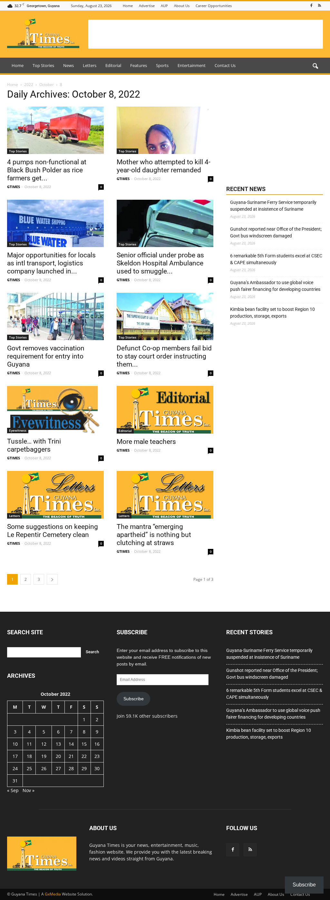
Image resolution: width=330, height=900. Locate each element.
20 (58, 756)
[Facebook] (311, 5)
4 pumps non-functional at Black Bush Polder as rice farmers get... (46, 170)
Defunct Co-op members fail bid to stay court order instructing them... (164, 356)
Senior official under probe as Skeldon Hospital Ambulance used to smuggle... (160, 263)
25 (29, 768)
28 (71, 768)
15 (84, 744)
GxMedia (53, 894)
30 (97, 768)
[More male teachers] (165, 410)
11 (29, 744)
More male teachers (146, 441)
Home (128, 5)
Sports (162, 65)
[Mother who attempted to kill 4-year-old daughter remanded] (165, 130)
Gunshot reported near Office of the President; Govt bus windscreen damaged (276, 232)
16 (97, 744)
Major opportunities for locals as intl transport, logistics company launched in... (51, 263)
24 (15, 768)
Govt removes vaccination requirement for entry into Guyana (45, 356)
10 (15, 744)
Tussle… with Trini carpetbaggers (34, 445)
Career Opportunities (214, 5)
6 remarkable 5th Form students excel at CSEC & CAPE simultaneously (276, 259)
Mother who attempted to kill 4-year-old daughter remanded (163, 166)
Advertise (147, 5)
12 (43, 744)
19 (43, 756)
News (68, 65)
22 (84, 756)
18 (29, 756)
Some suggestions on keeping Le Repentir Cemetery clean (52, 531)
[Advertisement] (205, 34)
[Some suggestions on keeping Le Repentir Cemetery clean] (55, 495)
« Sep (13, 790)
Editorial (113, 65)
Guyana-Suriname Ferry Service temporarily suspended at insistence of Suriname (273, 206)
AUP (164, 5)
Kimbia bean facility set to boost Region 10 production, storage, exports (272, 313)
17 (15, 756)
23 (97, 756)
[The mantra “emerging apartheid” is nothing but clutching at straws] (165, 495)
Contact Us (225, 65)
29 (84, 768)
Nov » (28, 790)
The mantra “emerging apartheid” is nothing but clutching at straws (154, 535)
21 (71, 756)
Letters (89, 65)
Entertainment (192, 65)
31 (15, 781)
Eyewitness (17, 430)
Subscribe (133, 698)
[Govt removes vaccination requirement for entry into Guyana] (55, 316)
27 (58, 768)
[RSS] (319, 5)
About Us (181, 5)
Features (138, 65)
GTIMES (13, 186)
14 (71, 744)
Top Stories (43, 65)
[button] (315, 66)
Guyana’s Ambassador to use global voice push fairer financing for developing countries (275, 286)
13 (58, 744)
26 (43, 768)
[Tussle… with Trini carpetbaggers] (55, 409)
